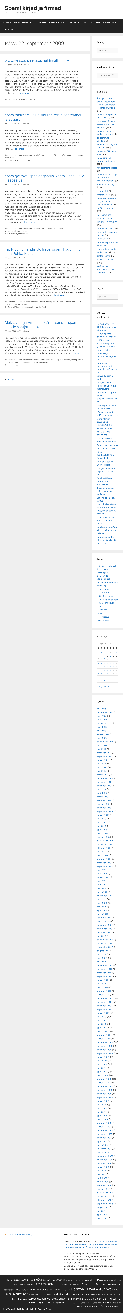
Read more (24, 93)
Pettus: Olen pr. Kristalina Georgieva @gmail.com (106, 385)
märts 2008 (102, 1119)
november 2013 (104, 929)
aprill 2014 (102, 910)
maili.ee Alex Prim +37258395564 (41, 1294)
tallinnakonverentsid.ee (72, 1303)
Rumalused (102, 239)
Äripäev (105, 1306)
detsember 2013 (105, 925)
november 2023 (104, 723)
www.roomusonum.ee (88, 1306)
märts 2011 (102, 987)
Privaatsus (104, 617)
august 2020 (103, 760)
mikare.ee (94, 1294)
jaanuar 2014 (103, 921)
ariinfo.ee (117, 1280)
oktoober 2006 (104, 1163)
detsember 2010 (105, 998)
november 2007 (104, 1134)
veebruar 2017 (104, 859)
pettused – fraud (105, 228)
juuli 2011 (101, 983)
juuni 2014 (102, 903)
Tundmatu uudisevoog (20, 1234)
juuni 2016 (102, 873)
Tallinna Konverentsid (54, 1302)
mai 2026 (101, 709)
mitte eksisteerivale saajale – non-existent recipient (106, 201)
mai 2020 (101, 771)
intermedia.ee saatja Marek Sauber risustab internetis (107, 177)
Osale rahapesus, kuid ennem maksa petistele (106, 491)
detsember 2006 (105, 1156)
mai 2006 (101, 1174)
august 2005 (103, 1207)
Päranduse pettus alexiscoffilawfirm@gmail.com (107, 540)
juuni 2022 (102, 738)
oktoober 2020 (104, 753)
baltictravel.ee (26, 1284)
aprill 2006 (102, 1178)
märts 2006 (102, 1182)
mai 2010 (101, 1024)
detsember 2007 (105, 1130)
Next (14, 379)
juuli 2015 (101, 881)
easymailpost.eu (10, 1290)
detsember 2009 (105, 1042)
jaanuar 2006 (103, 1189)
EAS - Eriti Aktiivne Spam (111, 1285)
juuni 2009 (102, 1064)
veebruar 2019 (104, 800)
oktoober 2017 (104, 848)
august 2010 (103, 1013)
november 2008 (104, 1090)
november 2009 (105, 1046)
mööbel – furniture (106, 208)
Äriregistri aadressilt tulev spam (51, 22)
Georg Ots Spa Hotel (24, 1290)
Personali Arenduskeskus (21, 1299)
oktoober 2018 (104, 807)
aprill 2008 (102, 1116)
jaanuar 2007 (103, 1152)
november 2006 (105, 1160)
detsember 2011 (105, 965)
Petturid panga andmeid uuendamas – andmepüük (107, 337)
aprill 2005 (102, 1215)
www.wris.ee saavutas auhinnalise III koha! (40, 60)
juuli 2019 (101, 789)
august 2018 (103, 815)
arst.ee (8, 1285)
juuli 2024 (102, 716)
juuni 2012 (102, 958)
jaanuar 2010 (103, 1039)
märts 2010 (102, 1031)
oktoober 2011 (104, 973)
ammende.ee (12, 365)
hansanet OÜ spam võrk (56, 155)
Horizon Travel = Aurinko (91, 1289)
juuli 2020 (102, 763)
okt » (106, 686)
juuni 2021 (102, 745)
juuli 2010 (101, 1017)
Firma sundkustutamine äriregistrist (105, 455)
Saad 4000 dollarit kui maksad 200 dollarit (106, 520)
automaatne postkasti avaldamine (21, 99)
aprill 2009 (102, 1072)
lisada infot (102, 191)
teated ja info (103, 256)
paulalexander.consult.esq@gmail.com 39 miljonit (107, 510)
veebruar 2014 (104, 917)
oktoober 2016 (104, 863)
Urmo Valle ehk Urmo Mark (91, 1303)
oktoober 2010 (104, 1005)
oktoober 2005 (104, 1200)
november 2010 (104, 1002)
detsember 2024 (105, 712)
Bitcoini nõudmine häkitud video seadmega (105, 431)
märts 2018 (102, 833)
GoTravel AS (12, 234)
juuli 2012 (101, 954)
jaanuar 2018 (103, 837)
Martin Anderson (65, 1294)
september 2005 (105, 1204)
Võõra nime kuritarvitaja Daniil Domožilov (105, 269)
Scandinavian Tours (90, 1299)
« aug (99, 686)
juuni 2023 (102, 727)
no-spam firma (104, 215)
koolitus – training (105, 184)
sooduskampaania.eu (34, 1303)
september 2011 (105, 976)
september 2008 (105, 1097)
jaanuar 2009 (103, 1083)
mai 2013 (101, 936)
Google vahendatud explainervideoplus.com (107, 471)
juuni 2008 (102, 1108)
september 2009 (105, 1053)
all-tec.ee (44, 1280)
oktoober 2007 (104, 1138)
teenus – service (105, 259)
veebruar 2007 (104, 1149)
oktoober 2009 (104, 1050)
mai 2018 (101, 826)
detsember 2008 (105, 1086)
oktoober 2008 (104, 1094)
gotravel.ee (22, 307)
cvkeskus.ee (57, 1284)
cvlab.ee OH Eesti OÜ (73, 1284)
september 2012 (105, 947)
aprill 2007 (102, 1141)
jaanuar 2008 (103, 1127)
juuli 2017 (101, 851)
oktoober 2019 (104, 785)
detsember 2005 (105, 1193)
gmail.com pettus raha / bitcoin (46, 1289)
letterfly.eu (116, 1290)
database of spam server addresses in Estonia (26, 155)
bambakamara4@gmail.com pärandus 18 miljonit (107, 530)
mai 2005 (101, 1211)
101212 (11, 1279)
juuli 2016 (101, 870)
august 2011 (103, 980)
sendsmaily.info (109, 1298)
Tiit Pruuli (42, 307)
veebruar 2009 (104, 1079)
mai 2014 (101, 907)
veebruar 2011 (104, 991)
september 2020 (105, 756)
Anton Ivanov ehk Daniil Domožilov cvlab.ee (96, 1280)
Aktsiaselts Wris (13, 160)
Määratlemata (104, 195)
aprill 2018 (102, 829)
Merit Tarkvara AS (82, 1294)
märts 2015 (102, 892)
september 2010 (105, 1009)
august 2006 (103, 1167)
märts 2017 (102, 855)
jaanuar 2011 (103, 995)
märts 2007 (102, 1145)
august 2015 (103, 877)
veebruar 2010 (104, 1035)
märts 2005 (102, 1218)
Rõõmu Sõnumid (75, 1298)
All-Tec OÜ (54, 1280)
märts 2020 (102, 775)
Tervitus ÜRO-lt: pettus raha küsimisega (105, 481)
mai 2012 (101, 961)
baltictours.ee (15, 1285)
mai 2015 (101, 888)
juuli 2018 (101, 819)
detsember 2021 (105, 741)
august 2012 (103, 951)
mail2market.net (17, 1294)
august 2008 (103, 1101)
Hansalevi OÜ (66, 1290)
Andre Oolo (75, 1280)
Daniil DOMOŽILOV (93, 1284)
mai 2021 (101, 749)
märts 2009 (102, 1075)
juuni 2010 (102, 1020)
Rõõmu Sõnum (58, 1298)
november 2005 (104, 1196)
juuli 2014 (101, 899)
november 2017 (104, 844)
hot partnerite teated (107, 168)
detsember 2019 (105, 778)
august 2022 (103, 734)
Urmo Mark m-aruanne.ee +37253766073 (104, 422)
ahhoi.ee (18, 1280)
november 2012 (104, 943)
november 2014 (104, 895)
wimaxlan (107, 1302)
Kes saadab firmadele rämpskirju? (16, 22)
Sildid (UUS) (7, 29)
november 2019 (104, 782)
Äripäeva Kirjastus (115, 1306)
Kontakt (73, 22)
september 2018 (105, 811)
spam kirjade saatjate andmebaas (34, 362)
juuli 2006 (102, 1171)
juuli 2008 (102, 1105)
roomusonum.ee (40, 1298)
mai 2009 (101, 1068)
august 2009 (103, 1057)
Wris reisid (25, 160)
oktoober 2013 (104, 932)
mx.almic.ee (23, 234)
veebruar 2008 (104, 1123)
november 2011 (104, 969)
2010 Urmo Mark (107, 596)
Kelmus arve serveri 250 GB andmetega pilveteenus (106, 327)
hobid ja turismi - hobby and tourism (61, 228)
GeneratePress (44, 1309)
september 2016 (105, 866)
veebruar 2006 (104, 1185)
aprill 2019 (102, 793)
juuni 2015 (102, 885)
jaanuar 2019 (103, 804)
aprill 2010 (102, 1027)
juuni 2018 (102, 822)
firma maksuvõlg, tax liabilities (58, 360)
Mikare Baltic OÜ (114, 1294)
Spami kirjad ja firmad (33, 8)
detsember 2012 (105, 939)
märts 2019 (102, 797)
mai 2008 (101, 1112)
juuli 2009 (102, 1061)
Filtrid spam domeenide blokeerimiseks (101, 22)
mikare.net (102, 1294)
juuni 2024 (102, 719)
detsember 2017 (105, 841)
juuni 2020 (102, 767)
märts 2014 (102, 914)
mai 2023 (101, 731)
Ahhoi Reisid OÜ (31, 1279)
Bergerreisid (42, 1284)
